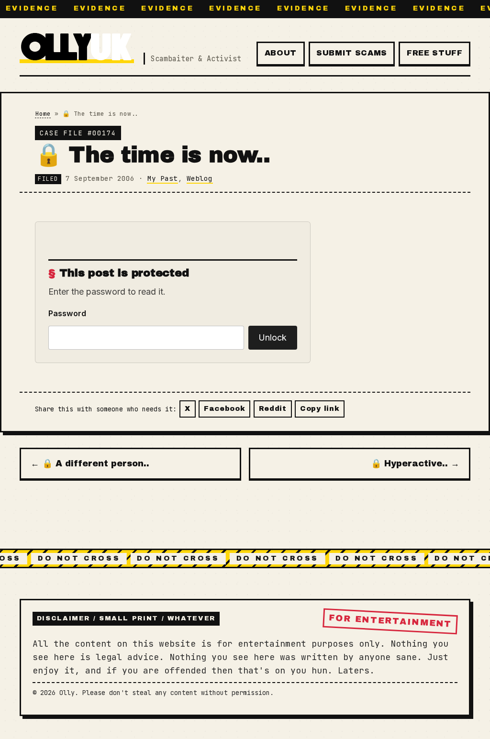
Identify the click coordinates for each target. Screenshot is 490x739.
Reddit (273, 408)
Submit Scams (351, 53)
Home (43, 114)
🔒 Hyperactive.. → (415, 463)
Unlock (272, 337)
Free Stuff (434, 53)
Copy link (319, 408)
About (281, 53)
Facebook (224, 408)
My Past (162, 178)
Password (67, 313)
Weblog (199, 178)
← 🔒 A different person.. (90, 463)
